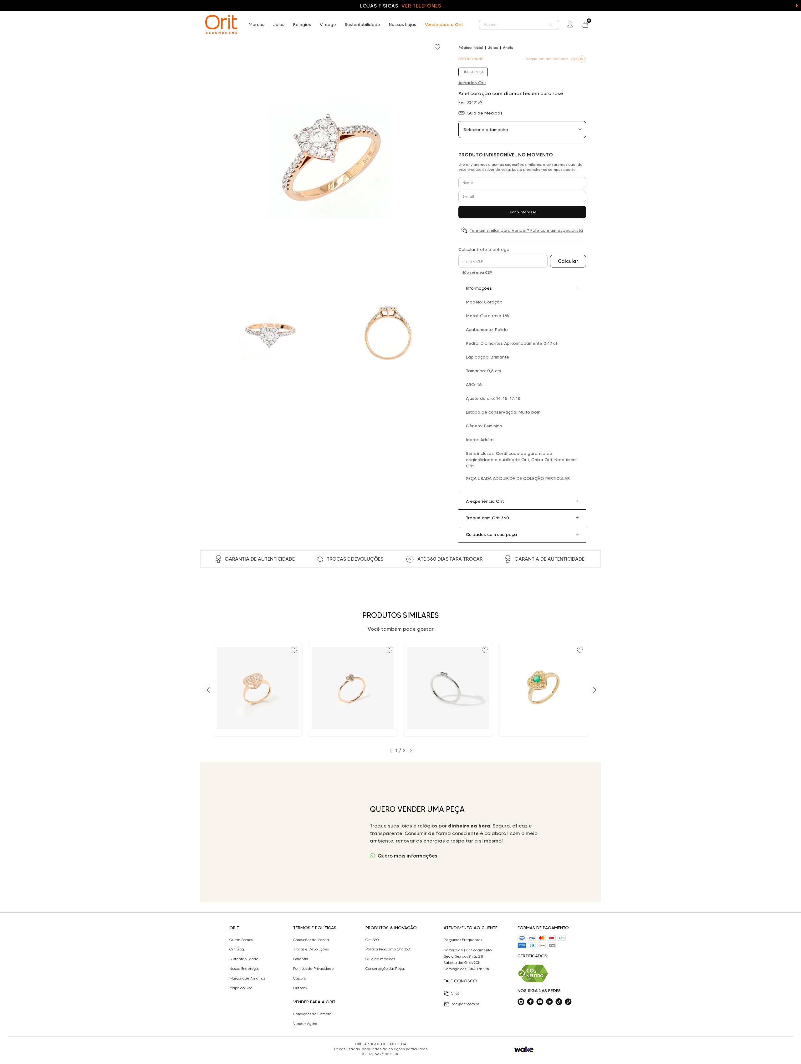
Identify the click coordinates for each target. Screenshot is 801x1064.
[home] (221, 24)
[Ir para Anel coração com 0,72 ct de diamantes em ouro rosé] (258, 689)
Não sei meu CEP (477, 272)
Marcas (256, 24)
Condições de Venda (311, 940)
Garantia (300, 959)
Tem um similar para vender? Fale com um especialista (526, 230)
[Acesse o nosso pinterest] (568, 1001)
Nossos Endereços (244, 968)
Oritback (300, 988)
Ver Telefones (421, 6)
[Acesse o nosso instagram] (521, 1001)
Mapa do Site (241, 988)
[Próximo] (594, 690)
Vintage (328, 24)
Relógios (302, 24)
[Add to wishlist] (438, 47)
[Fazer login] (570, 24)
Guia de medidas (380, 959)
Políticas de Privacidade (313, 968)
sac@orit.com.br (465, 1003)
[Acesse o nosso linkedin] (549, 1001)
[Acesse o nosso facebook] (530, 1001)
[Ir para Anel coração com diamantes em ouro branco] (448, 689)
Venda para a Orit (444, 24)
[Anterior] (208, 690)
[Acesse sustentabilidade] (533, 973)
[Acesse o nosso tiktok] (558, 1001)
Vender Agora (305, 1023)
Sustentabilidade (362, 24)
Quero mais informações (407, 856)
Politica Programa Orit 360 (387, 949)
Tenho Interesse (522, 212)
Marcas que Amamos (247, 978)
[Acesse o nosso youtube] (539, 1001)
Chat (455, 993)
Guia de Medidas (485, 113)
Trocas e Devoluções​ (311, 949)
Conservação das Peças (385, 968)
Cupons (299, 978)
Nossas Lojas (402, 24)
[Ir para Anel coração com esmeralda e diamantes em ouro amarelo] (543, 689)
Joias (278, 24)
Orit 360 (372, 940)
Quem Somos (241, 940)
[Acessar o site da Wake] (524, 1049)
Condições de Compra (312, 1014)
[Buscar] (550, 24)
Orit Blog (236, 949)
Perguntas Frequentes (463, 940)
